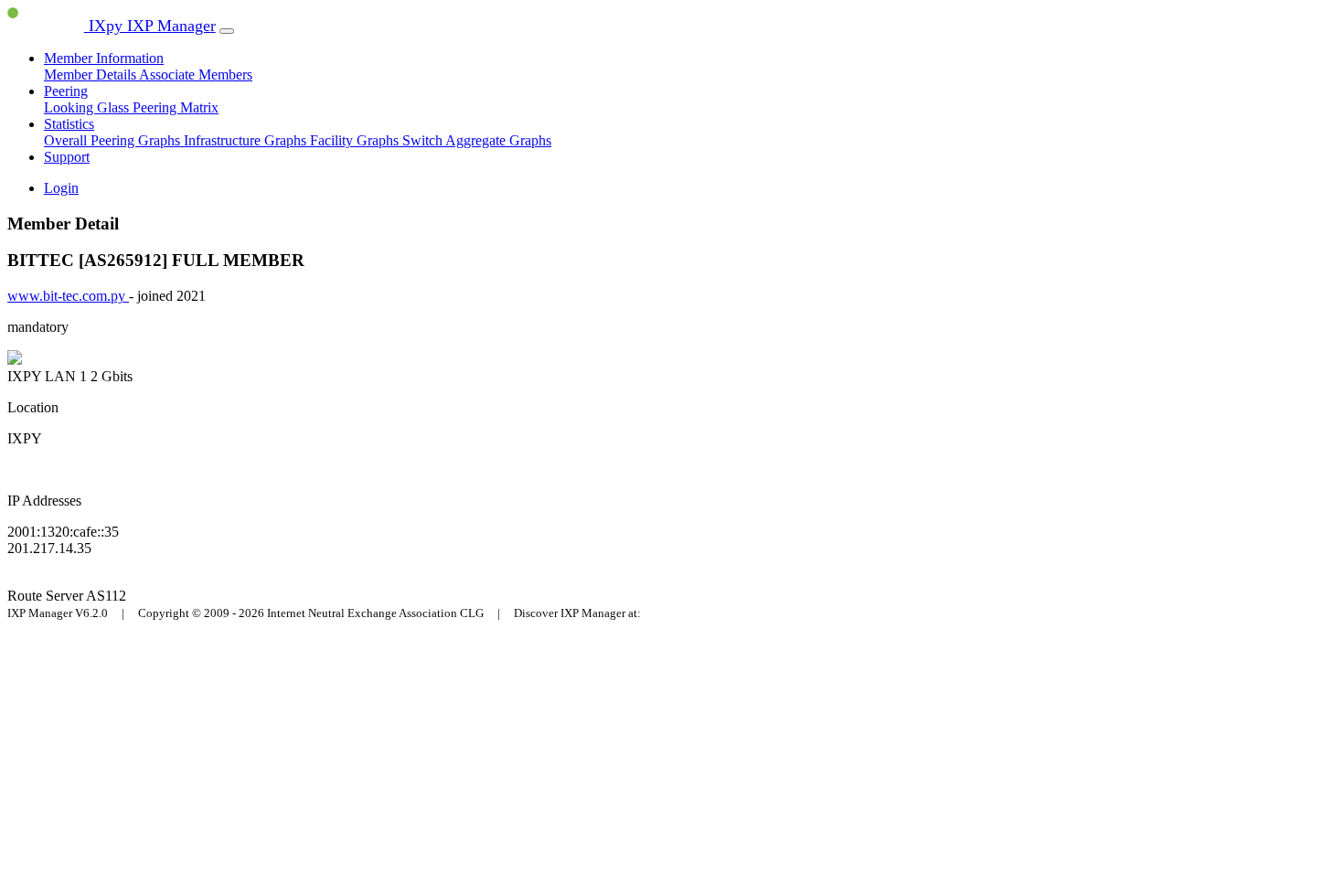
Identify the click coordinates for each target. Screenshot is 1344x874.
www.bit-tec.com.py (68, 296)
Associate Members (195, 74)
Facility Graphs (356, 140)
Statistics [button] (69, 124)
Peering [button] (66, 91)
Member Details (91, 74)
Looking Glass (88, 107)
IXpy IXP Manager (150, 25)
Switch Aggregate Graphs (476, 140)
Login (61, 188)
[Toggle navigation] (226, 31)
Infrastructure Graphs (247, 140)
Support (67, 157)
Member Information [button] (104, 58)
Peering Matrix (176, 107)
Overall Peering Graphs (114, 140)
